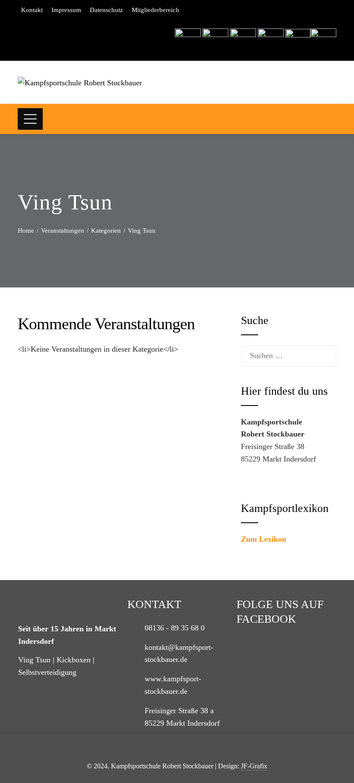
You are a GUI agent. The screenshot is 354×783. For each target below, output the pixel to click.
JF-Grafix (254, 766)
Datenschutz (106, 9)
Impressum (66, 9)
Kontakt (32, 9)
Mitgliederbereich (155, 9)
